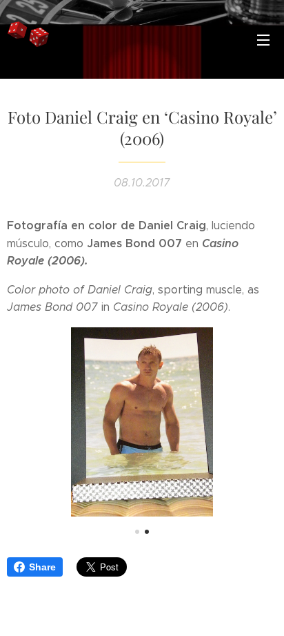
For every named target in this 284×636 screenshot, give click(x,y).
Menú (263, 39)
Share (42, 566)
